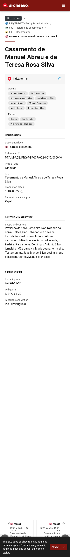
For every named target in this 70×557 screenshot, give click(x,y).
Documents (13, 18)
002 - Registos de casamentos (26, 27)
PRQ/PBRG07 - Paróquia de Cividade (28, 23)
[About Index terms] (60, 79)
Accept (56, 546)
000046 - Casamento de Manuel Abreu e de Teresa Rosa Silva (33, 36)
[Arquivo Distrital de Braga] (16, 6)
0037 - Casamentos (20, 32)
